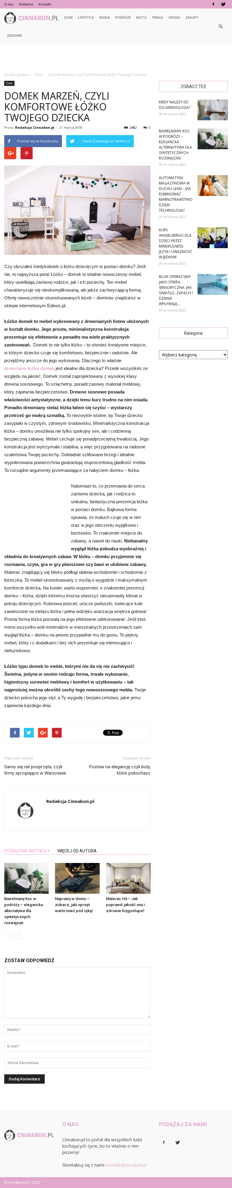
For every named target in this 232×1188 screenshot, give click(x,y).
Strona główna (16, 74)
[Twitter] (223, 4)
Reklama (26, 4)
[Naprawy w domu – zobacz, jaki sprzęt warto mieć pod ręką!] (77, 878)
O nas (8, 4)
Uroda (174, 17)
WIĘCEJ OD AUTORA (77, 850)
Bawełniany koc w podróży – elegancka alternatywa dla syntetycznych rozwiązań (23, 910)
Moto (141, 17)
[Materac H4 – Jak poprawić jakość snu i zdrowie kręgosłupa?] (128, 878)
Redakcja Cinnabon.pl (34, 127)
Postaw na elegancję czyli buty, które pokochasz (119, 770)
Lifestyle (86, 17)
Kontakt (45, 4)
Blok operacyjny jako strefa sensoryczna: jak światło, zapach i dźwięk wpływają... (176, 290)
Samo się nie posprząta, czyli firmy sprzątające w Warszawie (35, 770)
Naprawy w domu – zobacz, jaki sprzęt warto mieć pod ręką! (74, 904)
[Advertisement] (116, 58)
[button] (220, 26)
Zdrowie (14, 35)
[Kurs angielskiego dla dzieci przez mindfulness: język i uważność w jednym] (213, 237)
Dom (68, 17)
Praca (157, 17)
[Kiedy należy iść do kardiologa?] (213, 110)
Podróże (123, 17)
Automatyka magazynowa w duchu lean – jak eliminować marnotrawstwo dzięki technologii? (175, 194)
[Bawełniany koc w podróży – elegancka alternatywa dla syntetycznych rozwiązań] (26, 878)
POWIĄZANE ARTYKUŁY (27, 850)
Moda (104, 17)
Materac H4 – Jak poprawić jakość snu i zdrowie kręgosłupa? (125, 904)
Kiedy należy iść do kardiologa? (174, 105)
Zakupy (191, 17)
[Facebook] (213, 4)
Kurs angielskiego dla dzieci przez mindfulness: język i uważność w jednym (175, 243)
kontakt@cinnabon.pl (126, 1165)
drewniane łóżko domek (29, 368)
